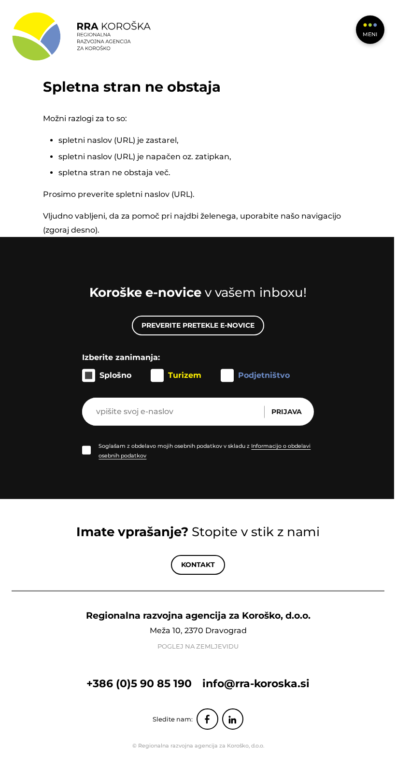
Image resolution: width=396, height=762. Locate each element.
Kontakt (198, 564)
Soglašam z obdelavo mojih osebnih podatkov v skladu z (205, 451)
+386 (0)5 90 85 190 (139, 683)
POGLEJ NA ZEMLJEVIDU (198, 646)
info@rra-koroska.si (256, 683)
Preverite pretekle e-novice (198, 325)
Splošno (115, 375)
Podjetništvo (264, 375)
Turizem (184, 375)
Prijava (286, 411)
